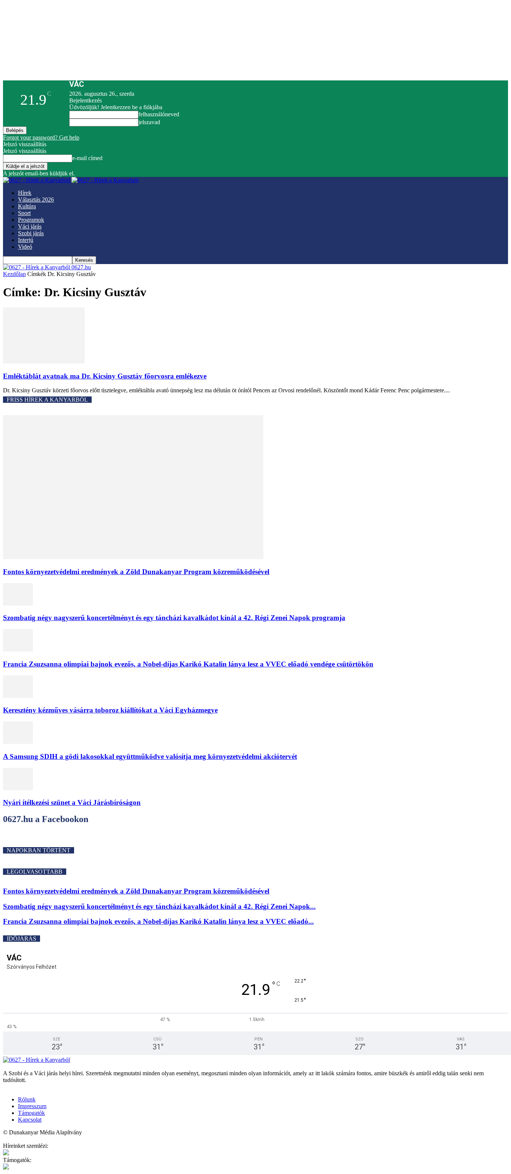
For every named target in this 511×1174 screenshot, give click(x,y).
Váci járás (30, 226)
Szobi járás (31, 233)
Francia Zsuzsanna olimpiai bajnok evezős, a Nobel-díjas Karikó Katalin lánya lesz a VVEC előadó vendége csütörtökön (188, 664)
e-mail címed (87, 158)
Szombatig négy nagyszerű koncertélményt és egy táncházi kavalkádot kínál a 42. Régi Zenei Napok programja (174, 618)
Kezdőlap (14, 274)
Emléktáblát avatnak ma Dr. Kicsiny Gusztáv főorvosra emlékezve (104, 376)
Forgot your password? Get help (41, 137)
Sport (24, 213)
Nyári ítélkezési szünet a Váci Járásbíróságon (72, 802)
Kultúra (27, 206)
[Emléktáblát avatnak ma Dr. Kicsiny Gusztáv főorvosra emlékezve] (44, 361)
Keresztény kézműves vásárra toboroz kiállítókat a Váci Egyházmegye (110, 710)
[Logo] (37, 180)
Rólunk (27, 1099)
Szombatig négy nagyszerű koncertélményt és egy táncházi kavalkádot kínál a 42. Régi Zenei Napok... (159, 906)
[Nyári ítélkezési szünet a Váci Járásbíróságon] (18, 788)
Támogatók (31, 1113)
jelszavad (149, 122)
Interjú (25, 240)
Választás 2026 (36, 199)
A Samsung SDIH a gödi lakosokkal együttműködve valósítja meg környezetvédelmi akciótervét (150, 756)
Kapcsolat (30, 1119)
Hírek (24, 193)
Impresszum (32, 1106)
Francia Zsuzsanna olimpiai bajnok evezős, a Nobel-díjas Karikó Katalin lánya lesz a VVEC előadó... (158, 921)
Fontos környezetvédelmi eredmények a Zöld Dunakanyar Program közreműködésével (136, 572)
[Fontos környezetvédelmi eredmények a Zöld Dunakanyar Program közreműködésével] (133, 557)
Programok (31, 220)
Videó (25, 246)
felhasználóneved (158, 114)
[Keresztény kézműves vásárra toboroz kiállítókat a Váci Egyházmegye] (18, 696)
